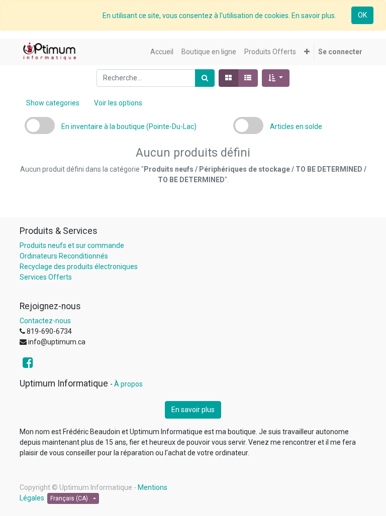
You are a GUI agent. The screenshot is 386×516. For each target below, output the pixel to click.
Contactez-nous (45, 321)
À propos (128, 384)
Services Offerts (46, 277)
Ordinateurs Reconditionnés (64, 256)
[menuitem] (161, 52)
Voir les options (118, 103)
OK (362, 15)
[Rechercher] (205, 78)
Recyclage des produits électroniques (79, 267)
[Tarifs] (228, 78)
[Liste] (248, 78)
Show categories (52, 103)
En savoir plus (193, 410)
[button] (307, 52)
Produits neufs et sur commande (72, 245)
